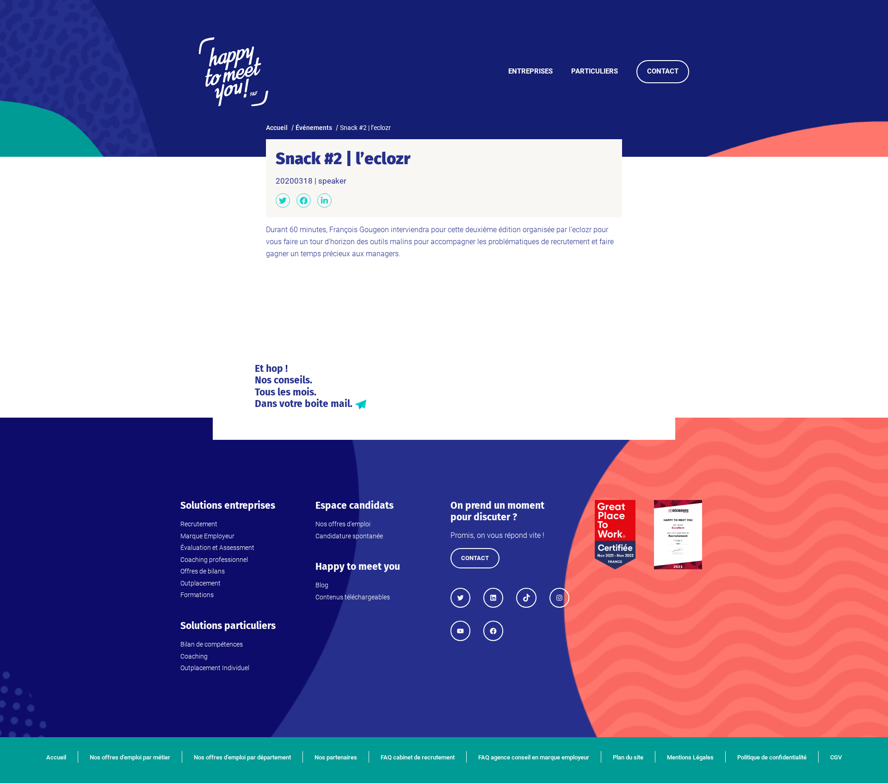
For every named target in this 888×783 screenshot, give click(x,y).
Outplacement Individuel (214, 668)
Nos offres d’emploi (342, 524)
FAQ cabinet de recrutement (418, 757)
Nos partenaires (335, 757)
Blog (321, 585)
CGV (836, 757)
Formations (197, 594)
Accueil (56, 757)
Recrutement (198, 524)
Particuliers (594, 71)
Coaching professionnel (214, 559)
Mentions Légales (690, 757)
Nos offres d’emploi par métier (130, 757)
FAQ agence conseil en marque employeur (533, 757)
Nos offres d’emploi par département (242, 757)
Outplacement (200, 583)
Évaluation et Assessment (217, 547)
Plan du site (628, 757)
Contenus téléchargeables (352, 597)
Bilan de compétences (211, 644)
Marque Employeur (207, 536)
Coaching (194, 656)
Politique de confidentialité (772, 757)
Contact (662, 71)
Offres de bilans (202, 571)
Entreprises (530, 71)
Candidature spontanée (349, 536)
